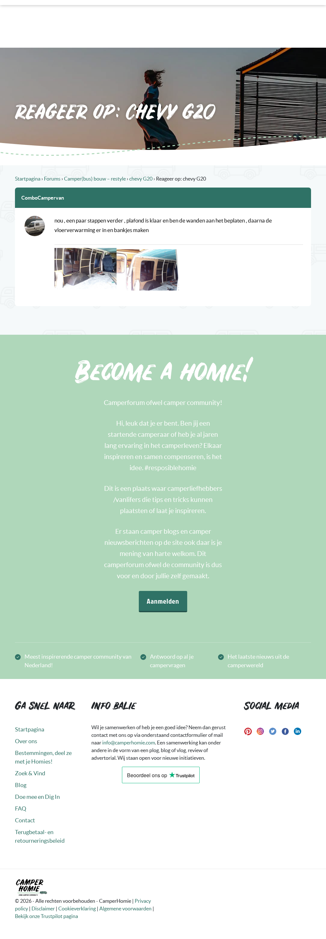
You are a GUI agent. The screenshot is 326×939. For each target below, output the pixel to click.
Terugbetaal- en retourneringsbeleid (40, 836)
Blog (20, 785)
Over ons (26, 741)
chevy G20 (140, 179)
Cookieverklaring (77, 908)
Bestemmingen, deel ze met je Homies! (43, 757)
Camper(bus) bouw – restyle (95, 179)
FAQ (20, 808)
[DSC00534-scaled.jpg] (148, 270)
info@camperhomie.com (128, 742)
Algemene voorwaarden (125, 908)
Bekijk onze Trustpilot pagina (46, 916)
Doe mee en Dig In (37, 796)
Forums (52, 179)
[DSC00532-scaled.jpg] (85, 268)
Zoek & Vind (30, 773)
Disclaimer (43, 908)
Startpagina (27, 179)
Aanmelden (163, 601)
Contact (25, 820)
